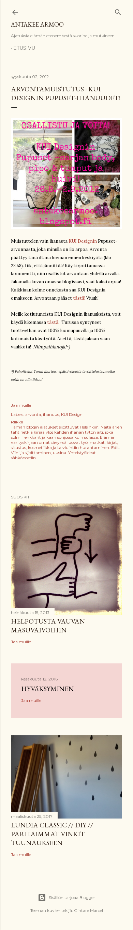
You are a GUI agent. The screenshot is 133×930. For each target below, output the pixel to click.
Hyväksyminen (47, 688)
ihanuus (51, 414)
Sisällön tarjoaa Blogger (72, 897)
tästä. (53, 322)
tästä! (79, 298)
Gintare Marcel (88, 910)
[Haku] (118, 10)
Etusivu (24, 48)
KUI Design (72, 414)
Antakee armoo (37, 24)
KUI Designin (83, 241)
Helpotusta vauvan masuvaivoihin (48, 625)
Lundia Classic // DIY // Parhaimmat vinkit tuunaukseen (52, 834)
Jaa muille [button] (21, 405)
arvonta (33, 414)
